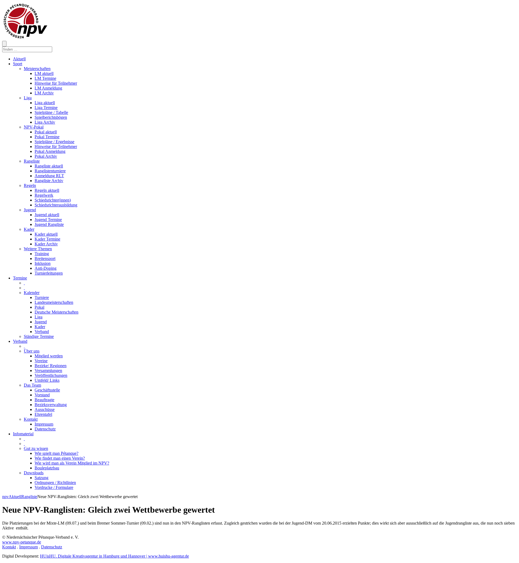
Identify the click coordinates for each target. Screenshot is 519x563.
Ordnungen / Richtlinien (55, 482)
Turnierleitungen (49, 273)
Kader (29, 229)
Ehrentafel (43, 414)
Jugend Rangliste (49, 224)
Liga (28, 98)
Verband (42, 331)
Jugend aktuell (47, 214)
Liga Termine (46, 107)
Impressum (44, 424)
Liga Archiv (45, 122)
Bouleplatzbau (47, 468)
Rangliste (32, 161)
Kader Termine (47, 239)
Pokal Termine (47, 136)
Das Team (32, 385)
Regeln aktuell (47, 190)
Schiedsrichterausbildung (56, 205)
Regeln (30, 185)
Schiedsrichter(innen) (53, 200)
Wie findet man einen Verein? (60, 458)
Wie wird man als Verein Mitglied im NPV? (72, 463)
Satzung (41, 477)
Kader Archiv (46, 244)
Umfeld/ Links (47, 380)
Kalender (31, 292)
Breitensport (45, 258)
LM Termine (45, 78)
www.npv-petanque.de (21, 542)
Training (42, 253)
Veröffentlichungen (51, 375)
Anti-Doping (45, 268)
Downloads (34, 472)
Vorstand (42, 395)
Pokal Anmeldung (50, 151)
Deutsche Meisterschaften (56, 312)
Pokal (39, 307)
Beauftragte (44, 399)
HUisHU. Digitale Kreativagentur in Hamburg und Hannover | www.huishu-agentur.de (114, 556)
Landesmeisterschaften (54, 302)
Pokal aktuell (46, 132)
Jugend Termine (48, 219)
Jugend (30, 210)
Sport (17, 63)
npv (5, 496)
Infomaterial (23, 434)
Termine (20, 278)
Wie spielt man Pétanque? (56, 453)
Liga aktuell (45, 102)
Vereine (41, 360)
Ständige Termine (39, 336)
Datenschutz (45, 429)
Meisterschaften (37, 68)
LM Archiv (44, 93)
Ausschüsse (45, 409)
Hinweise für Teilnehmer (56, 83)
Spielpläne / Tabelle (51, 112)
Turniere (42, 297)
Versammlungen (48, 370)
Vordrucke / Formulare (54, 487)
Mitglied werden (49, 356)
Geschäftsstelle (47, 390)
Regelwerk (44, 195)
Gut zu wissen (36, 448)
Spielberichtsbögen (51, 117)
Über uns (31, 351)
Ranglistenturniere (50, 171)
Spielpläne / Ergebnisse (54, 141)
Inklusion (43, 263)
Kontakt (31, 419)
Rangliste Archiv (49, 180)
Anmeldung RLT (49, 175)
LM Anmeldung (48, 88)
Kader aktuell (46, 234)
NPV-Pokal (34, 127)
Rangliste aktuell (49, 166)
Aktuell (19, 59)
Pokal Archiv (46, 156)
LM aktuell (44, 73)
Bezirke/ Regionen (50, 365)
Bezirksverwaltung (51, 404)
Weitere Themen (38, 248)
